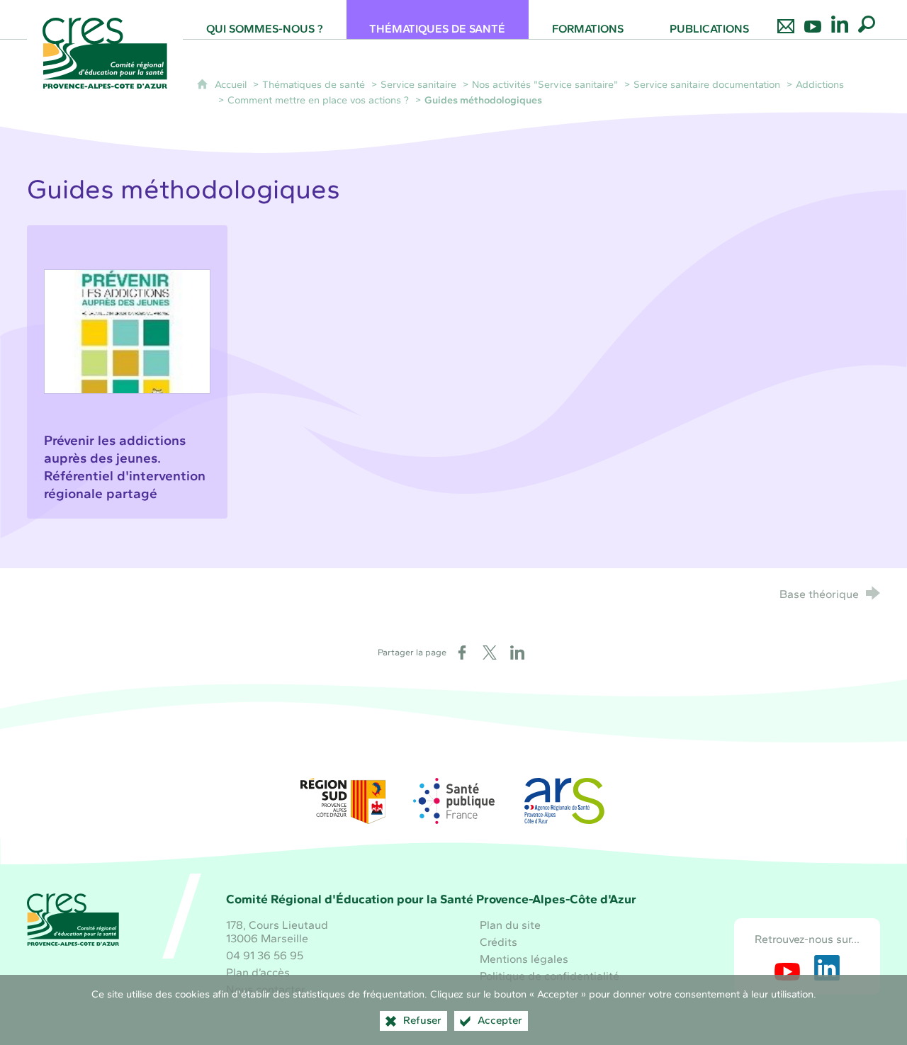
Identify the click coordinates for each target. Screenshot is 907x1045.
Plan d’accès (258, 972)
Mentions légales (524, 959)
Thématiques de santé (313, 84)
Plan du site (510, 925)
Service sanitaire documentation (706, 84)
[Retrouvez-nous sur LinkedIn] (839, 19)
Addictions (820, 84)
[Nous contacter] (785, 19)
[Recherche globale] (866, 19)
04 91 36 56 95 (264, 955)
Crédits (498, 942)
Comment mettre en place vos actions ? (319, 100)
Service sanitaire (418, 84)
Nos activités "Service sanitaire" (545, 84)
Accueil (232, 84)
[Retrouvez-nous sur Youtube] (812, 19)
